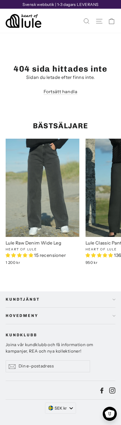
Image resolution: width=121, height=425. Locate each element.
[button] (20, 255)
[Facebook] (102, 390)
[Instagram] (112, 390)
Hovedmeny (22, 315)
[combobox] (60, 408)
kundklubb (21, 335)
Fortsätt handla (60, 91)
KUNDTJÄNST (23, 299)
